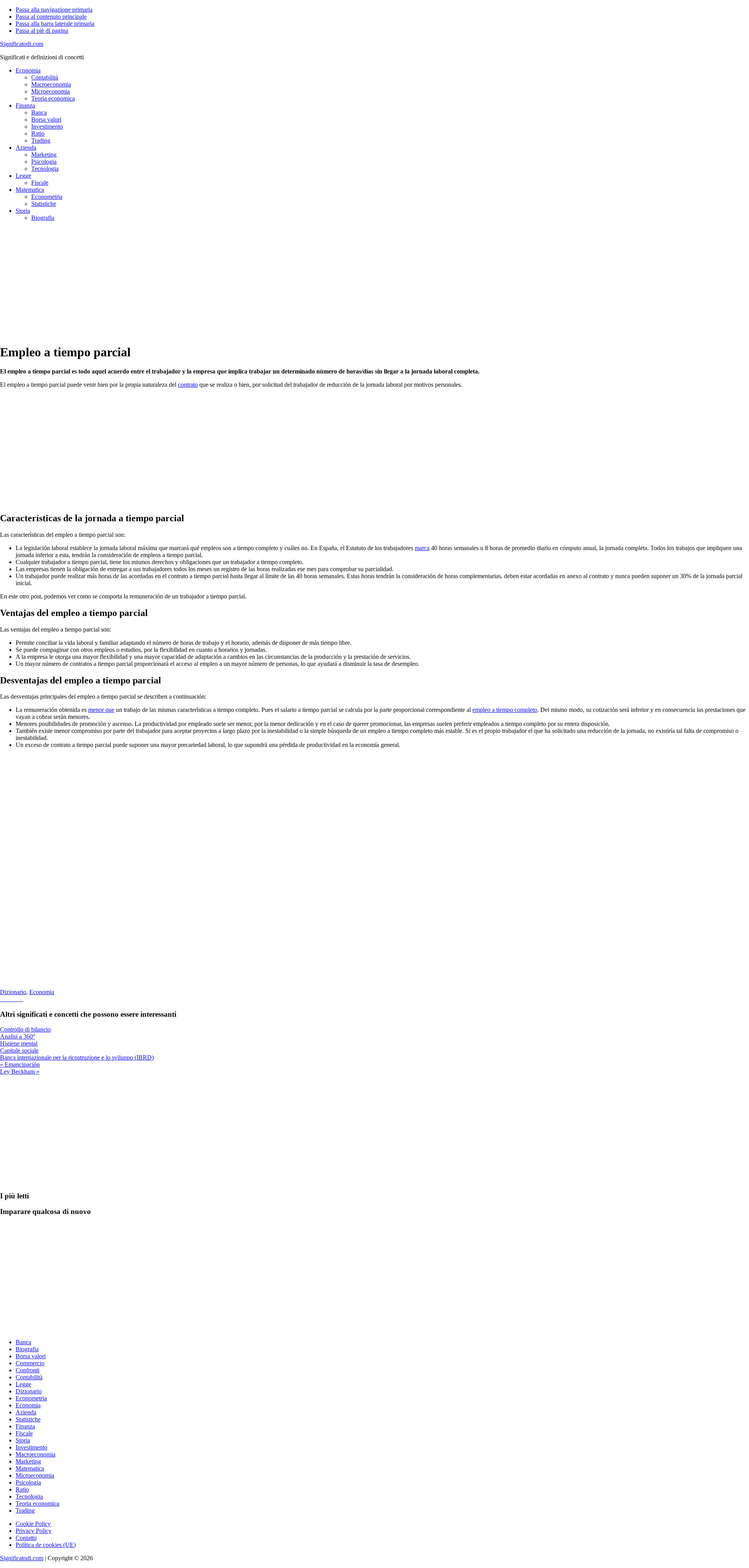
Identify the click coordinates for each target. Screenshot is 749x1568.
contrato (188, 384)
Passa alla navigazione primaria (54, 9)
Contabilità (29, 1377)
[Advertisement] (234, 282)
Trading (25, 1510)
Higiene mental (18, 1043)
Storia (23, 1440)
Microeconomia (35, 1475)
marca (422, 548)
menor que (101, 709)
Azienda (26, 1412)
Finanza (25, 1426)
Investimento (31, 1447)
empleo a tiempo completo (504, 709)
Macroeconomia (35, 1454)
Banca (23, 1342)
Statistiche (28, 1419)
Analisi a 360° (17, 1036)
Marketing (28, 1461)
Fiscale (24, 1433)
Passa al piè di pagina (42, 30)
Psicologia (28, 1482)
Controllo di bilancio (25, 1029)
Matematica (30, 1468)
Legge (23, 1384)
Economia (41, 992)
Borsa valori (31, 1356)
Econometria (31, 1398)
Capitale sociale (19, 1050)
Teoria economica (37, 1503)
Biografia (27, 1349)
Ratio (22, 1489)
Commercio (30, 1363)
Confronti (27, 1370)
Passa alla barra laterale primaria (55, 23)
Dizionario (13, 992)
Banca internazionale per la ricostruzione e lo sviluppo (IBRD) (77, 1057)
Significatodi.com (21, 44)
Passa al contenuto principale (51, 16)
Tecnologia (29, 1496)
